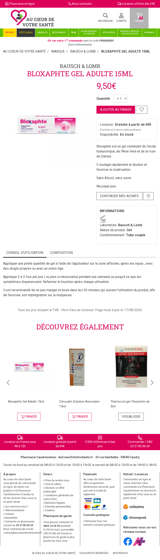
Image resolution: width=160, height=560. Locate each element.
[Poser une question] (148, 196)
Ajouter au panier (115, 110)
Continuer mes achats (119, 196)
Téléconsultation (14, 510)
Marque (58, 51)
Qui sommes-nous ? (16, 506)
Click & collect (52, 484)
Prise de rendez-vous (56, 480)
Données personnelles (57, 506)
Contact (9, 514)
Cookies (49, 510)
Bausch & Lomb (80, 66)
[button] (8, 382)
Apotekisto (120, 553)
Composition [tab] (61, 253)
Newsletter (11, 517)
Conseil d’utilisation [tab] (24, 253)
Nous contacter (82, 3)
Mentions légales (54, 502)
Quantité (103, 99)
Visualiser (131, 417)
